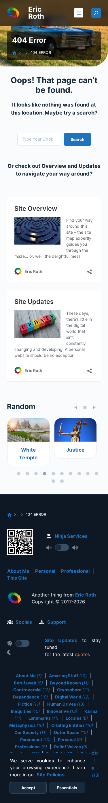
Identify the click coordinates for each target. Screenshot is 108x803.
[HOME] (14, 53)
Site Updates (61, 640)
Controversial (31, 689)
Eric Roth (36, 12)
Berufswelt (28, 683)
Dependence (30, 697)
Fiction (29, 704)
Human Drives (65, 704)
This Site (17, 578)
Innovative (62, 711)
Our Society (30, 732)
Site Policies (51, 775)
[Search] (96, 13)
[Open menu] (78, 12)
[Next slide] (94, 408)
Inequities (25, 711)
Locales (77, 718)
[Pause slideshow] (85, 408)
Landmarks (43, 718)
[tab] (19, 474)
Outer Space (71, 732)
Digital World (72, 697)
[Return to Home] (14, 599)
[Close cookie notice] (94, 750)
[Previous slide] (76, 408)
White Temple (28, 453)
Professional (75, 571)
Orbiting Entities (72, 725)
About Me (18, 571)
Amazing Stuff (68, 675)
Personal (45, 571)
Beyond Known (69, 683)
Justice (75, 450)
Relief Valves (70, 746)
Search (77, 139)
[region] (54, 451)
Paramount (35, 739)
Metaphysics (26, 725)
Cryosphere (73, 689)
